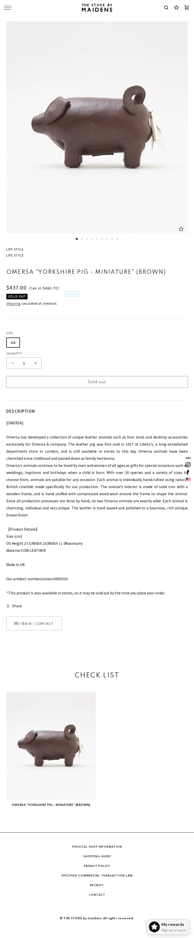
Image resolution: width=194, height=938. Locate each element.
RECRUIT (97, 885)
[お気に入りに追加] (181, 229)
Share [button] (17, 605)
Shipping (13, 303)
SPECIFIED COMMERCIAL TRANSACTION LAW (97, 875)
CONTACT (97, 895)
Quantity (14, 353)
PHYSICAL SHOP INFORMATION (97, 846)
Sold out (97, 382)
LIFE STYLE (15, 249)
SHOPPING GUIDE (97, 856)
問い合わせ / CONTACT (34, 623)
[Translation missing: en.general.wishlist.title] (176, 7)
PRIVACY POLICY (97, 866)
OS (13, 343)
